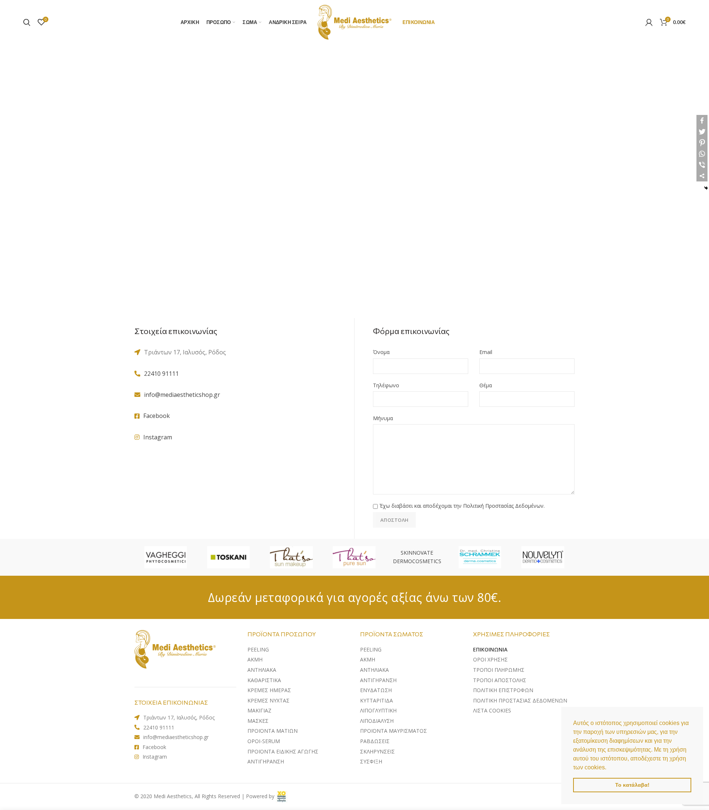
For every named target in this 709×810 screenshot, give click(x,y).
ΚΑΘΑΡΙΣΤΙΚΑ (264, 680)
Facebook (156, 416)
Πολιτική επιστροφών (503, 690)
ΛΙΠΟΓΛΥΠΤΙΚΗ (378, 710)
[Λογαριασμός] (649, 22)
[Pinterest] (702, 142)
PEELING (258, 649)
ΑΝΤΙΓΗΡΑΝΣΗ (265, 761)
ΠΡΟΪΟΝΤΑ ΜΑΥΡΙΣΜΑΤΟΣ (393, 730)
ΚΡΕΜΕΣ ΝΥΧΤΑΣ (268, 700)
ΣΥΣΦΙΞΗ (371, 761)
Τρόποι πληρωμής (498, 669)
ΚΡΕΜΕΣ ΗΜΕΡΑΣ (269, 690)
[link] (282, 796)
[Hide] (706, 188)
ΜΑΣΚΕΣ (257, 720)
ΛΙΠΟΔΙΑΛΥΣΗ (377, 720)
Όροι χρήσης (490, 659)
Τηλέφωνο (386, 385)
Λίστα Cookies (492, 710)
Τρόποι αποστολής (499, 680)
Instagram (157, 437)
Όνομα (381, 351)
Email (485, 351)
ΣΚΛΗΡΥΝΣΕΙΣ (377, 751)
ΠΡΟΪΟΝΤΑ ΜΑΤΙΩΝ (272, 730)
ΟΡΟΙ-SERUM (263, 741)
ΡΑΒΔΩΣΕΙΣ (375, 741)
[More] (702, 175)
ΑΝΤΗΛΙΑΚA (261, 669)
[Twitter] (702, 131)
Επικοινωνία (490, 649)
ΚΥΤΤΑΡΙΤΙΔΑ (376, 700)
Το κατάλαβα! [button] (632, 785)
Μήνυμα (383, 418)
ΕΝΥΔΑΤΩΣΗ (376, 690)
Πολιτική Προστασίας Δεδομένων (503, 505)
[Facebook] (702, 120)
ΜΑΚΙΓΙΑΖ (259, 710)
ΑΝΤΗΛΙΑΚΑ (374, 669)
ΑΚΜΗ (255, 659)
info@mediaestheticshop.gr (182, 395)
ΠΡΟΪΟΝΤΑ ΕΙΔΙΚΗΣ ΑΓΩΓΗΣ (282, 751)
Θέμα (485, 385)
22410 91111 (161, 374)
